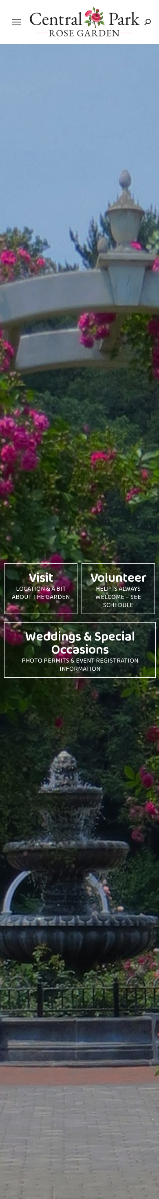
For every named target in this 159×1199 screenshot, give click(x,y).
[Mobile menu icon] (16, 22)
